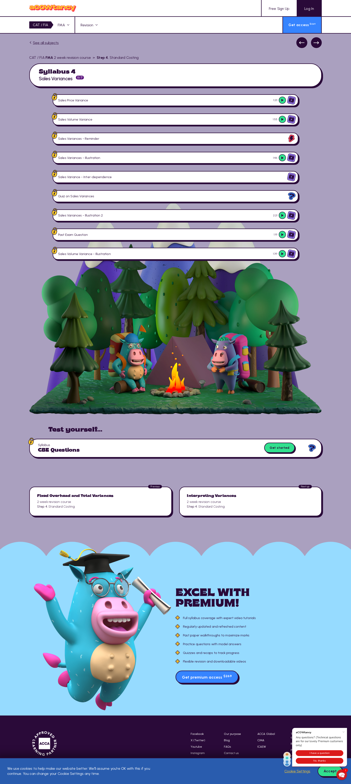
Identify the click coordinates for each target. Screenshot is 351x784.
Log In (309, 8)
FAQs (227, 746)
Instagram (198, 753)
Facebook (197, 734)
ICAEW (261, 746)
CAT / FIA (40, 25)
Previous (301, 42)
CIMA (261, 740)
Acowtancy (52, 8)
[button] (341, 774)
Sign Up (279, 8)
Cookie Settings (297, 771)
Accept (330, 771)
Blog (227, 740)
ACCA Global (266, 734)
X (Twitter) (198, 740)
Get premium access (207, 677)
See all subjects (46, 43)
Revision (87, 25)
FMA (61, 25)
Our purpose (232, 734)
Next (316, 42)
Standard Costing (118, 57)
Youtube (196, 746)
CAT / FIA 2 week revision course (60, 57)
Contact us (231, 753)
